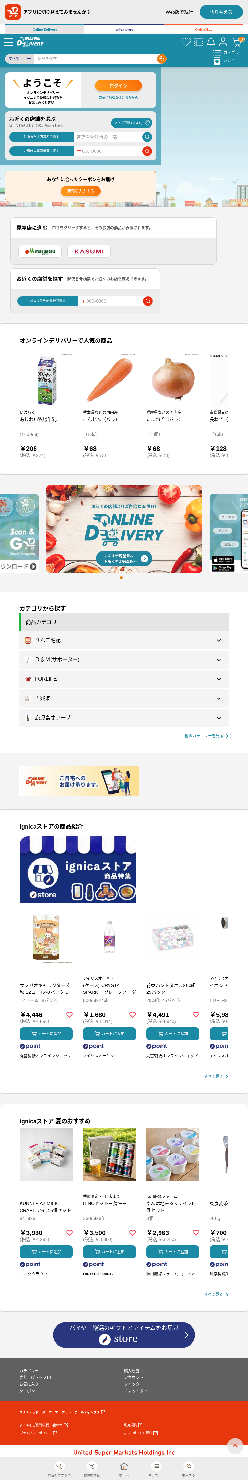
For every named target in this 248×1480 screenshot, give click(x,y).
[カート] (237, 42)
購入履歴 (132, 1371)
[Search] (162, 59)
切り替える (221, 12)
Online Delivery (45, 29)
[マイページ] (223, 42)
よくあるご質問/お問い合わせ (40, 1425)
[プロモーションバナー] (78, 869)
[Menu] (8, 42)
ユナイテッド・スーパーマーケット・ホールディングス (59, 1412)
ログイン (118, 85)
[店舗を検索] (147, 137)
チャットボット (137, 1391)
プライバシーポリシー (35, 1433)
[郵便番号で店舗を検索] (147, 151)
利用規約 (130, 1425)
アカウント (133, 1377)
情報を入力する (80, 191)
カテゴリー (29, 1371)
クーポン (27, 1391)
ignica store (124, 29)
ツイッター (133, 1384)
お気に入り (29, 1384)
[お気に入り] (186, 42)
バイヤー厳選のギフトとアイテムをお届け (124, 1333)
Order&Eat (203, 29)
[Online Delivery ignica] (30, 42)
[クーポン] (198, 42)
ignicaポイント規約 (138, 1433)
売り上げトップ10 (35, 1377)
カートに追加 (49, 1034)
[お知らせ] (211, 42)
